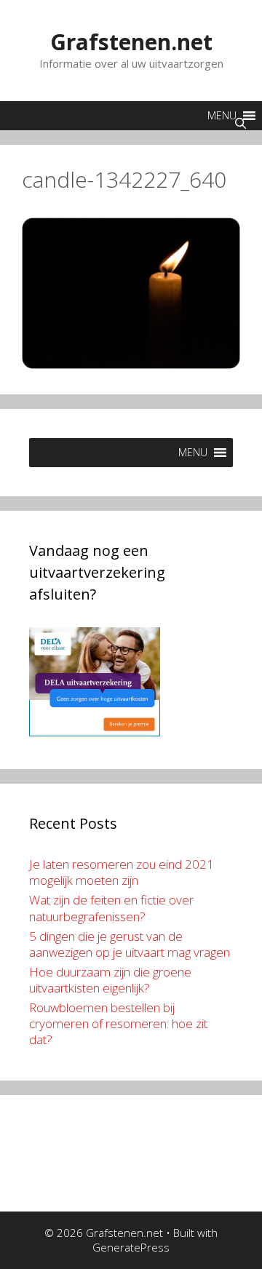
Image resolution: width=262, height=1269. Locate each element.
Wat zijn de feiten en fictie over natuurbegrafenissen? (111, 907)
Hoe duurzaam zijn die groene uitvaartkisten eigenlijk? (110, 979)
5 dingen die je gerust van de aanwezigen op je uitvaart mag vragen (129, 944)
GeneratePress (131, 1247)
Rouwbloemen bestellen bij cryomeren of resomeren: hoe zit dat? (118, 1023)
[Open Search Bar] (240, 123)
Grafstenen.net (131, 42)
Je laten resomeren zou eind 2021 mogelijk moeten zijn (121, 872)
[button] (192, 452)
